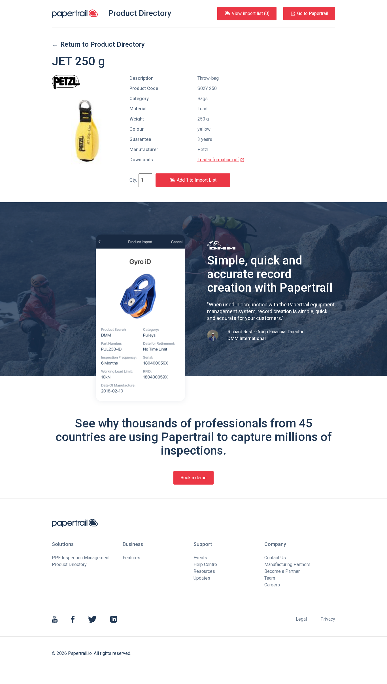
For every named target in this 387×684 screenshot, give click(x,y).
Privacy (327, 619)
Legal (301, 619)
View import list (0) (250, 13)
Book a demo (193, 477)
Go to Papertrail (312, 13)
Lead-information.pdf (218, 159)
